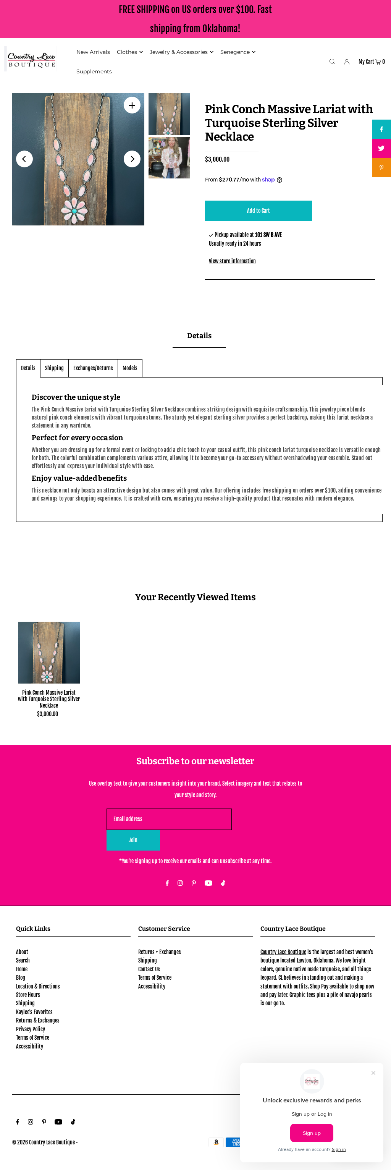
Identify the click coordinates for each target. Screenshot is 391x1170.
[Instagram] (180, 883)
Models (130, 368)
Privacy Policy (30, 1029)
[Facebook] (167, 883)
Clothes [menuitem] (127, 52)
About (22, 952)
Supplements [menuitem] (94, 71)
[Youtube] (208, 883)
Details (28, 368)
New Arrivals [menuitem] (93, 52)
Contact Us (149, 969)
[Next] (132, 159)
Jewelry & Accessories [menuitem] (179, 52)
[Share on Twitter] (381, 148)
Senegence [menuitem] (235, 52)
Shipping (54, 368)
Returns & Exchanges (38, 1020)
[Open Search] (332, 61)
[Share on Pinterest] (381, 167)
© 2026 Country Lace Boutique (43, 1142)
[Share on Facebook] (381, 129)
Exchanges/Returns (93, 368)
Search (23, 960)
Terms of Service (32, 1037)
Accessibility (29, 1046)
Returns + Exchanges (159, 952)
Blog (20, 977)
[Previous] (24, 159)
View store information (232, 261)
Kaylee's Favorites (34, 1012)
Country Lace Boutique (283, 952)
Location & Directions (38, 986)
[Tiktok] (223, 883)
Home (21, 969)
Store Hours (28, 995)
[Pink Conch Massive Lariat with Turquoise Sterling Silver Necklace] (49, 653)
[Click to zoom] (132, 105)
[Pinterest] (194, 883)
